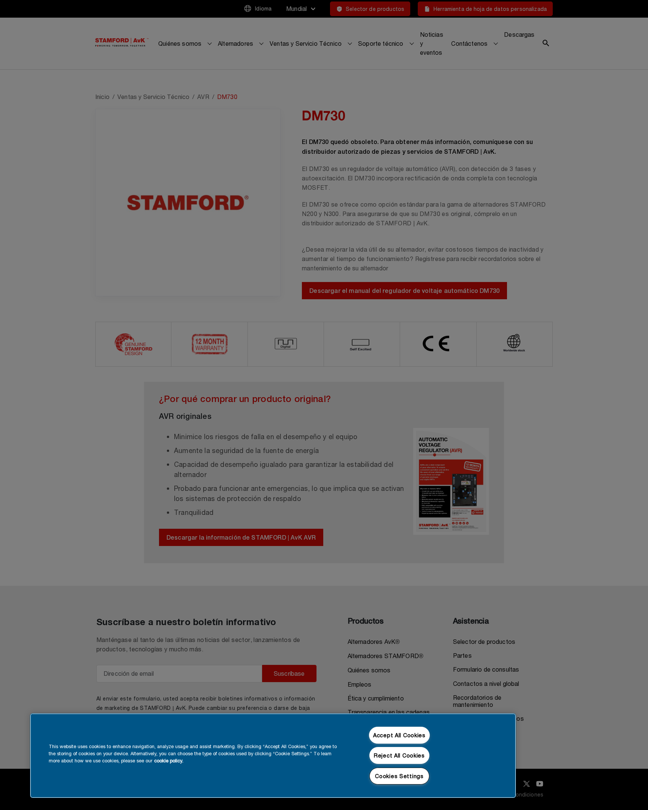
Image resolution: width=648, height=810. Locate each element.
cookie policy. (168, 761)
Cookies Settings (399, 776)
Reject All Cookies (399, 755)
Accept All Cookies (399, 735)
